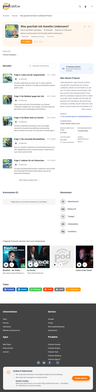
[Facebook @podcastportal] (49, 362)
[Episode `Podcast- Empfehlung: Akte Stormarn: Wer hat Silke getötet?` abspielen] (6, 264)
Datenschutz (52, 330)
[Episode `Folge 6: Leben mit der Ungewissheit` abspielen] (16, 79)
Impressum (7, 327)
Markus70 (72, 209)
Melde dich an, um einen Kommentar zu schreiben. (29, 202)
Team (5, 319)
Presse (50, 323)
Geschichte (25, 36)
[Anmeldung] (85, 6)
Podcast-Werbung (54, 356)
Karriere (6, 323)
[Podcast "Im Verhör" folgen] (36, 264)
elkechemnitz (73, 201)
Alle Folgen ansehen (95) (28, 180)
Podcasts (15, 16)
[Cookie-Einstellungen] (58, 362)
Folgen (27, 42)
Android (6, 352)
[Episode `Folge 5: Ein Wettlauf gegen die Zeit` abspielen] (16, 100)
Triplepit (71, 216)
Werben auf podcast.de (11, 330)
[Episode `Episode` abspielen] (79, 264)
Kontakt (51, 319)
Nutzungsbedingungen (56, 327)
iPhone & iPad (8, 348)
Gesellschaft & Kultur (37, 36)
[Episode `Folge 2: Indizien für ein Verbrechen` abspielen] (16, 165)
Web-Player (7, 344)
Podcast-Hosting (54, 344)
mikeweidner (73, 224)
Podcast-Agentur (54, 359)
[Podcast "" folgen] (60, 264)
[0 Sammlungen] (85, 26)
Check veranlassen (68, 142)
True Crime (50, 36)
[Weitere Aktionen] (89, 26)
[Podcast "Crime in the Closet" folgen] (84, 264)
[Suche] (80, 6)
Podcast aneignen (9, 55)
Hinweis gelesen (81, 378)
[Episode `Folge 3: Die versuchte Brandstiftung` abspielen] (16, 143)
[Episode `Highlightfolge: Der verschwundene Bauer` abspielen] (54, 264)
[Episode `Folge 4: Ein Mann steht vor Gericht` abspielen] (16, 122)
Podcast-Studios (54, 348)
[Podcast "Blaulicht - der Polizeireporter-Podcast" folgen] (11, 264)
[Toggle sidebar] (92, 6)
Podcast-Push (53, 352)
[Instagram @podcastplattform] (38, 362)
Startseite (6, 16)
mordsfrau (72, 231)
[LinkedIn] (44, 362)
